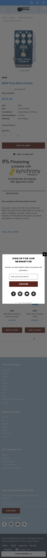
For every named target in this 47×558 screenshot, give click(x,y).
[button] (45, 254)
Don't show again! (25, 303)
